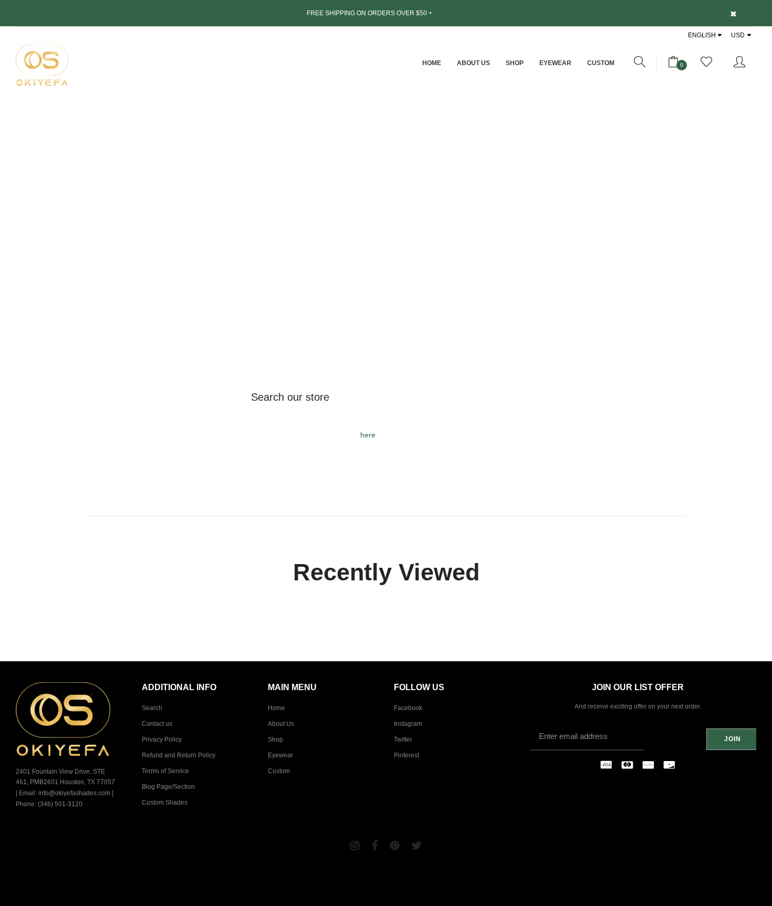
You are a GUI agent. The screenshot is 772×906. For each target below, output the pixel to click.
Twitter (403, 739)
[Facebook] (375, 845)
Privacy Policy (162, 739)
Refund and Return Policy (178, 755)
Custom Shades (164, 802)
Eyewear (555, 63)
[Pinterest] (394, 845)
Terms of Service (165, 771)
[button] (639, 62)
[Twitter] (417, 845)
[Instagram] (354, 845)
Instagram (408, 723)
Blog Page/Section (168, 786)
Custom (600, 63)
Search (152, 708)
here (367, 435)
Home (431, 63)
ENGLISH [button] (702, 35)
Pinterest (406, 755)
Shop (515, 63)
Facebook (408, 708)
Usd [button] (738, 35)
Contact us (157, 723)
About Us (473, 63)
